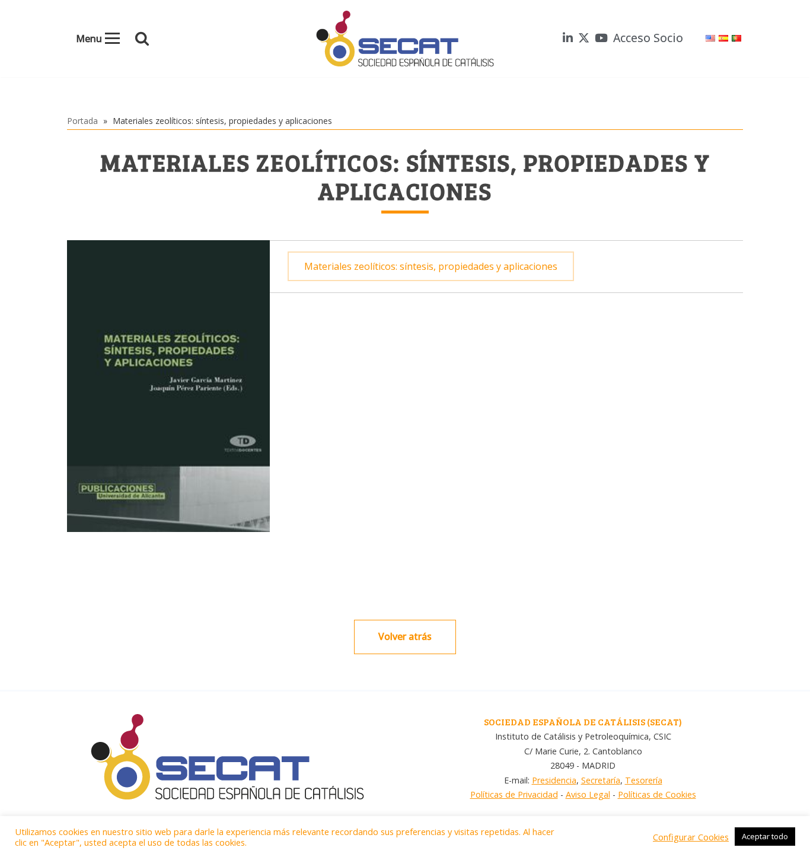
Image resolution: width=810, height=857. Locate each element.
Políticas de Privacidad (514, 794)
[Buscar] (142, 38)
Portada (82, 120)
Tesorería (643, 780)
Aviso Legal (588, 794)
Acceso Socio (648, 38)
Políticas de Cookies (657, 794)
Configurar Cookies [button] (691, 836)
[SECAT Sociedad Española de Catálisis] (405, 38)
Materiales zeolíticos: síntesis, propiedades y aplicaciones (430, 266)
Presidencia (554, 780)
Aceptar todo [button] (765, 836)
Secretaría (600, 780)
